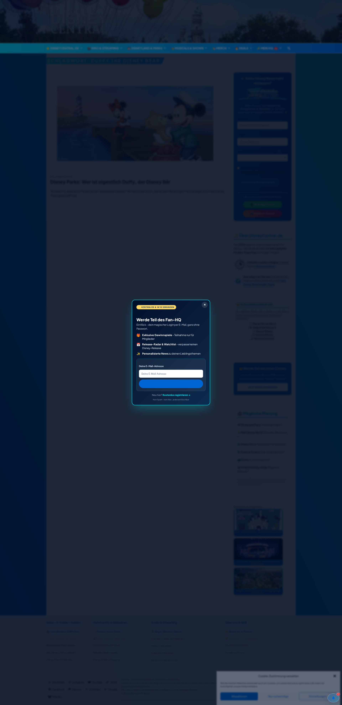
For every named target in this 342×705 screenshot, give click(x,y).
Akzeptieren (239, 696)
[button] (334, 676)
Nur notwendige (278, 696)
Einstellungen (318, 696)
